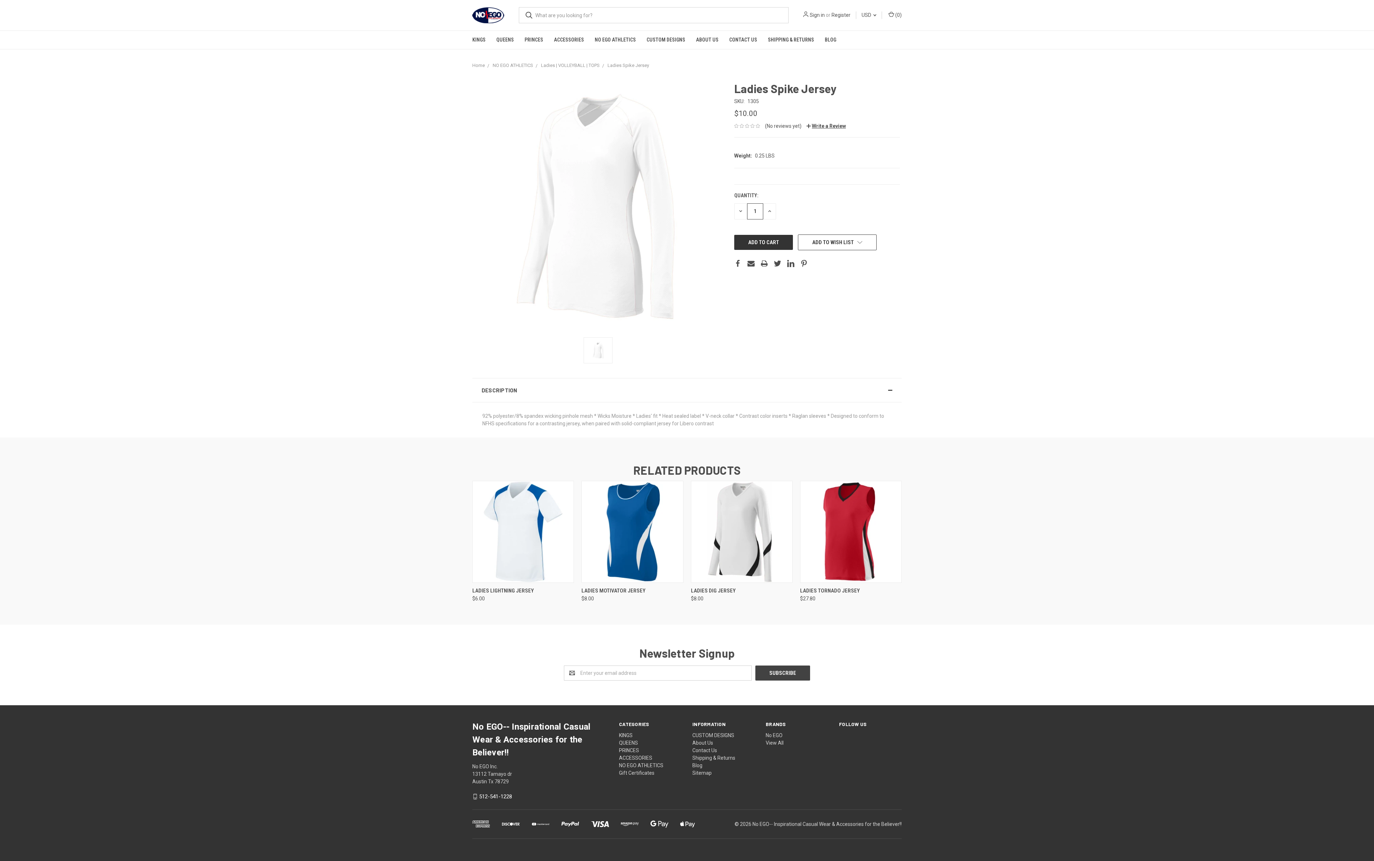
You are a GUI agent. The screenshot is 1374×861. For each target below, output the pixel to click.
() (898, 15)
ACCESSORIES (569, 40)
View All (775, 743)
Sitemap (702, 773)
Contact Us (743, 40)
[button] (687, 390)
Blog (830, 40)
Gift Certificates (636, 773)
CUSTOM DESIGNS (666, 40)
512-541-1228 (495, 796)
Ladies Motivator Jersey (613, 590)
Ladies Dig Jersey (713, 590)
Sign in (817, 15)
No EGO (774, 735)
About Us (707, 40)
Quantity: (746, 195)
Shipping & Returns (791, 40)
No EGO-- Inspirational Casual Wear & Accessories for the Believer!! (827, 824)
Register (841, 15)
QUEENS (505, 40)
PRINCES (534, 40)
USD (867, 15)
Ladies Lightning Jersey (503, 590)
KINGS (479, 40)
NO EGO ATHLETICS (615, 40)
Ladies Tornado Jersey (830, 590)
